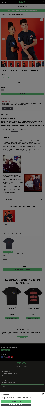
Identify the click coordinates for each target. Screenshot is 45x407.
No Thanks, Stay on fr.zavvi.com (16, 404)
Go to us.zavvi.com (16, 401)
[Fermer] (43, 394)
